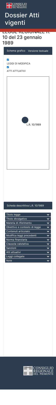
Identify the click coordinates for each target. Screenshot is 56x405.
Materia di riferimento (19, 222)
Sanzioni (11, 248)
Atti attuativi (13, 252)
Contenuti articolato (18, 231)
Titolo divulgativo (16, 218)
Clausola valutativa (17, 243)
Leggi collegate (15, 256)
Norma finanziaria (16, 239)
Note (9, 260)
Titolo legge (13, 214)
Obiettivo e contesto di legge (23, 227)
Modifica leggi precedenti (21, 235)
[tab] (28, 215)
